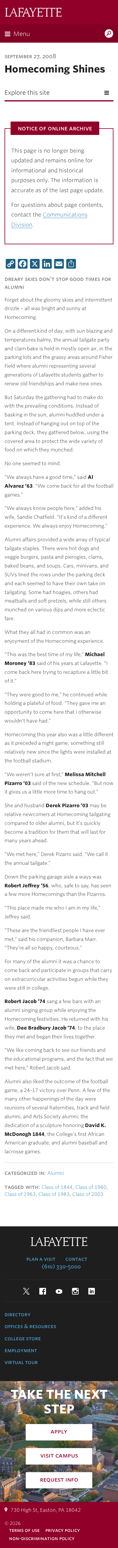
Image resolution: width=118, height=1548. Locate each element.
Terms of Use (24, 1530)
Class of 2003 (87, 1194)
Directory (18, 1314)
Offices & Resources (30, 1326)
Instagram (75, 1291)
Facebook (43, 1291)
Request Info (59, 1479)
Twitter (26, 1291)
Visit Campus (59, 1455)
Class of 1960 (91, 1187)
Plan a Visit (40, 1259)
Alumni (55, 1173)
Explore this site (27, 92)
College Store (23, 1338)
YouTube (59, 1291)
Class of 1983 (54, 1194)
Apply (59, 1431)
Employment (21, 1350)
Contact (76, 1259)
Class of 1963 (20, 1194)
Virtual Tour (21, 1362)
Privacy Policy (62, 1530)
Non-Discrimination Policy (41, 1538)
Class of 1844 (57, 1187)
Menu (21, 33)
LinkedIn (92, 1291)
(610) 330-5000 (61, 1266)
